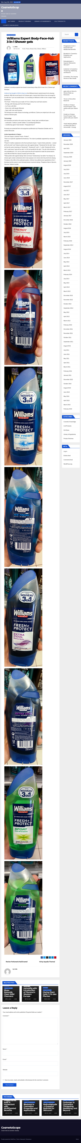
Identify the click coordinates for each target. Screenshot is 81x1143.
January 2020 (67, 161)
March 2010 (67, 404)
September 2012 (68, 308)
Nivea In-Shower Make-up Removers (70, 93)
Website (5, 1069)
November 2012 (68, 299)
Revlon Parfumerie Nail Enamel (16, 962)
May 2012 (66, 312)
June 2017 (67, 194)
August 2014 (67, 249)
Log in (65, 451)
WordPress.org (68, 464)
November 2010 (68, 379)
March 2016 (67, 236)
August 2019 (67, 165)
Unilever (39, 48)
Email (5, 1059)
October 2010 (67, 383)
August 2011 (67, 346)
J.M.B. (16, 46)
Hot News (11, 21)
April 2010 (67, 400)
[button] (78, 23)
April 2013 (67, 287)
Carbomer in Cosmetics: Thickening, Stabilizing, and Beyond (70, 70)
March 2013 (67, 291)
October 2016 (67, 224)
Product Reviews (25, 21)
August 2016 (67, 228)
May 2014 (66, 262)
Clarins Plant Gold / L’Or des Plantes (49, 994)
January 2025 (67, 140)
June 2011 (67, 354)
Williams (44, 48)
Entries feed (67, 455)
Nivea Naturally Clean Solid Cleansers (9, 993)
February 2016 (68, 241)
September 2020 (68, 152)
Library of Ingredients (42, 21)
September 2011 (68, 341)
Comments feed (68, 459)
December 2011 (68, 329)
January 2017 (67, 215)
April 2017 (67, 203)
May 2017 (66, 199)
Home (77, 1139)
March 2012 (67, 320)
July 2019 (66, 169)
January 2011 (67, 375)
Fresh (23, 48)
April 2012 (67, 316)
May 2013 (66, 283)
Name (5, 1049)
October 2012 (67, 304)
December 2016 (68, 220)
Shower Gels (33, 48)
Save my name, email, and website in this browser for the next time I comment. (26, 1080)
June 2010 (67, 392)
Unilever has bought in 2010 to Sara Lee (15, 93)
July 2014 (66, 253)
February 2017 (68, 211)
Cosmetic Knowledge (10, 25)
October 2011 (67, 337)
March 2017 (67, 207)
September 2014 (68, 245)
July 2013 (66, 278)
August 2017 (67, 186)
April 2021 (67, 148)
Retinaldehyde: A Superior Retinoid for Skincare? (70, 63)
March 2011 (67, 367)
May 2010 (66, 396)
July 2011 (66, 350)
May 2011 (66, 358)
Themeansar (28, 1139)
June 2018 (67, 178)
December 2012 (68, 295)
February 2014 (68, 274)
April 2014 (67, 266)
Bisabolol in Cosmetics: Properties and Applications (70, 55)
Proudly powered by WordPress (8, 1139)
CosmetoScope (10, 1127)
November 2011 (68, 333)
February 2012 (68, 325)
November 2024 (68, 144)
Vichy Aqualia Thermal (47, 962)
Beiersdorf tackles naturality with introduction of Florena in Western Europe (30, 990)
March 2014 (67, 270)
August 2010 (67, 388)
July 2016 (66, 232)
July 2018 (66, 173)
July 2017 (66, 190)
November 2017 (68, 182)
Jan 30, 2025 (8, 1113)
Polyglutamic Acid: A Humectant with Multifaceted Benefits (70, 47)
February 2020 (68, 157)
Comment (6, 1016)
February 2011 (68, 371)
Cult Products (59, 21)
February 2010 (68, 409)
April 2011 (66, 362)
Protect (27, 48)
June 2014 (67, 257)
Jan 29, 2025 (67, 1113)
